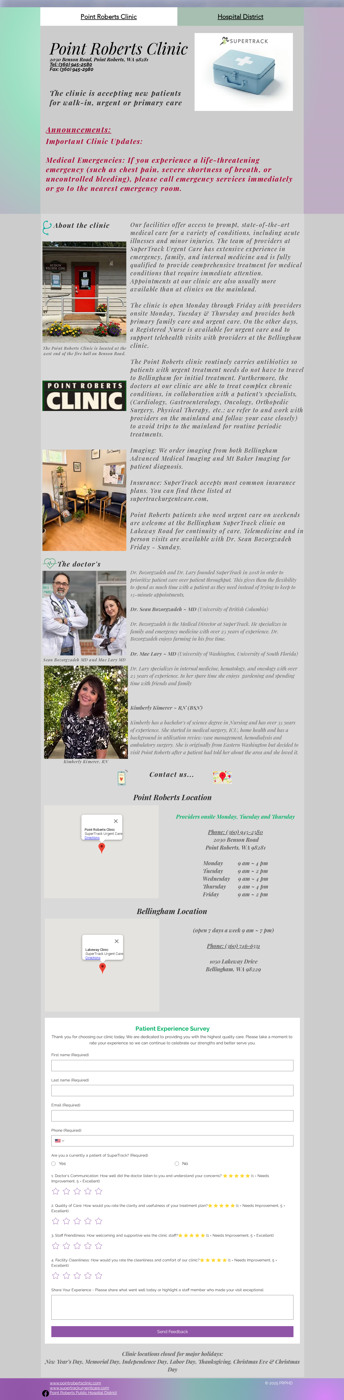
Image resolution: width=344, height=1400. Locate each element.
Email (65, 1105)
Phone (66, 1130)
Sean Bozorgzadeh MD (65, 659)
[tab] (108, 16)
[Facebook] (45, 1393)
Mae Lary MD (112, 659)
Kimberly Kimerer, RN (86, 761)
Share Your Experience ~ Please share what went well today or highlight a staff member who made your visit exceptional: (157, 1290)
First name (70, 1055)
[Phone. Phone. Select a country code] (60, 1141)
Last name (70, 1080)
